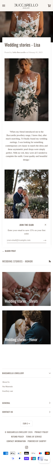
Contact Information (16, 441)
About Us (5, 382)
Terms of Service (34, 436)
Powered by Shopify (37, 441)
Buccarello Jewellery (17, 432)
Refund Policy (17, 436)
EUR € (25, 423)
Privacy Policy (41, 432)
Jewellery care (7, 391)
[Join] (42, 240)
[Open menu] (6, 5)
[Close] (46, 223)
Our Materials (7, 386)
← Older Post (9, 251)
